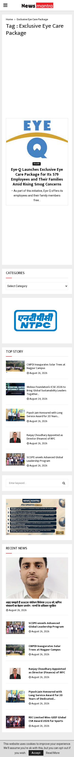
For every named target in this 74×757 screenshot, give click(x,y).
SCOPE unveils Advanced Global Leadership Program (45, 459)
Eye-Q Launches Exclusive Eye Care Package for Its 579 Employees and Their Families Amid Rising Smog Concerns (37, 177)
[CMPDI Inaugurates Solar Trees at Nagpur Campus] (15, 367)
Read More (53, 752)
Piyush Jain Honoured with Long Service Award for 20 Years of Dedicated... (46, 695)
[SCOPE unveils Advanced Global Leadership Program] (15, 459)
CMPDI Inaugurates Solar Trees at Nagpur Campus (46, 366)
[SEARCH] (64, 483)
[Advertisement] (37, 77)
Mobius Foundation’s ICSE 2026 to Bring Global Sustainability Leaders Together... (46, 390)
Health (37, 164)
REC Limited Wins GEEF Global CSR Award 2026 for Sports (47, 719)
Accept (36, 752)
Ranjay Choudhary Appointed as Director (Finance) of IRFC (45, 437)
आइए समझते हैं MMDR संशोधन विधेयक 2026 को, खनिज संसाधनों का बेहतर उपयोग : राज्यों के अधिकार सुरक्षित (34, 604)
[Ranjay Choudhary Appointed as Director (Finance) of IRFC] (15, 437)
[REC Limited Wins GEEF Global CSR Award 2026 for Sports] (15, 722)
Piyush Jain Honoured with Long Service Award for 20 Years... (45, 414)
